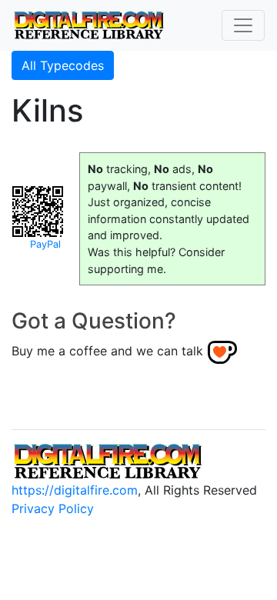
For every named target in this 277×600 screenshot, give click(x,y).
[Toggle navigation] (243, 25)
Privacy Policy (53, 508)
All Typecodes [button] (63, 65)
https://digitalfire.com (75, 490)
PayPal (45, 244)
